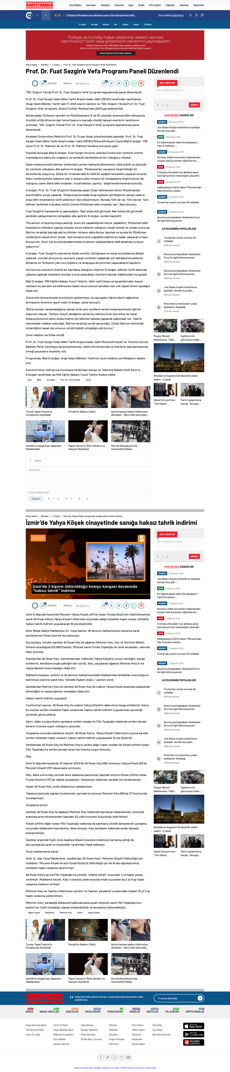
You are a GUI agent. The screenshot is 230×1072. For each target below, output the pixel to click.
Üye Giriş (157, 1025)
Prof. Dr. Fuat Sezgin (70, 379)
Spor (131, 5)
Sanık (80, 912)
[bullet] (71, 499)
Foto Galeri (155, 5)
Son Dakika (75, 5)
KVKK (123, 1067)
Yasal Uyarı (151, 1067)
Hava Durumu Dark (36, 1025)
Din (115, 24)
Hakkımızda (79, 1067)
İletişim (90, 1067)
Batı (30, 379)
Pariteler (152, 1010)
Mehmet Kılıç (66, 912)
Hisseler (135, 1010)
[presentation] (37, 15)
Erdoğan (51, 379)
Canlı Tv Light (33, 1034)
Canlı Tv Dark (60, 1025)
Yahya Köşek (94, 912)
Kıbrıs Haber (31, 64)
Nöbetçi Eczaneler (63, 1034)
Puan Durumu (115, 1010)
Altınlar (113, 1025)
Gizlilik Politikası (102, 1067)
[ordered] (66, 499)
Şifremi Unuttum (161, 1034)
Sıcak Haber (138, 1043)
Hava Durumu (93, 1010)
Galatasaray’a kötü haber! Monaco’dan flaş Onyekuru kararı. (101, 15)
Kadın (141, 5)
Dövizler (113, 1029)
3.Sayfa (82, 24)
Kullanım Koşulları (136, 1067)
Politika (147, 24)
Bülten (106, 24)
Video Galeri (138, 1029)
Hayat (136, 24)
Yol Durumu (172, 1010)
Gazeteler (198, 5)
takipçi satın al (61, 1043)
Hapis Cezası (34, 912)
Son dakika (171, 15)
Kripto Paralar (195, 1010)
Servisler (91, 5)
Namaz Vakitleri (49, 1010)
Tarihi (88, 379)
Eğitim (125, 24)
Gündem (105, 5)
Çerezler (115, 1067)
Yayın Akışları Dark (63, 1029)
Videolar (170, 5)
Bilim (39, 379)
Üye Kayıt (157, 1029)
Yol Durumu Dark (35, 1029)
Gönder (36, 498)
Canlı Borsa (87, 1025)
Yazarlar (184, 5)
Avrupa (94, 24)
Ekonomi (119, 5)
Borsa (29, 1010)
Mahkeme (49, 912)
